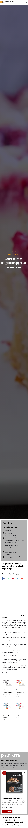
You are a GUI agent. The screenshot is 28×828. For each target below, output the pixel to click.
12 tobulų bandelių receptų (12, 798)
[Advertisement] (14, 599)
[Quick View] (24, 773)
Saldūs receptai (9, 1)
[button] (4, 578)
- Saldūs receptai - (14, 254)
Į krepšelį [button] (9, 811)
